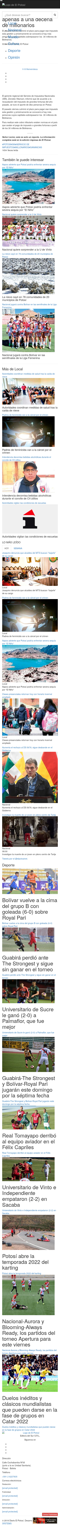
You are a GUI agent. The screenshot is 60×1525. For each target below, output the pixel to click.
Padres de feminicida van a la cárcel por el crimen (25, 414)
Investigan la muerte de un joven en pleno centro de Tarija (29, 814)
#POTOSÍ (6, 144)
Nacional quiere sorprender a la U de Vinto (22, 214)
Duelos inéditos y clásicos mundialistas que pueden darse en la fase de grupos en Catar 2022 (28, 1428)
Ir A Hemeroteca (30, 69)
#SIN (13, 144)
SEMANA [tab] (18, 548)
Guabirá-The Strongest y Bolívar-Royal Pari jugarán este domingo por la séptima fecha (28, 1102)
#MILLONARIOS (21, 147)
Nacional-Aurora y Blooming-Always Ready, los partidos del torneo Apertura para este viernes (29, 1352)
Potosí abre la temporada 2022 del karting (21, 1273)
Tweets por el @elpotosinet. (15, 858)
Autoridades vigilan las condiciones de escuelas (24, 502)
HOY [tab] (7, 548)
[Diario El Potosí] (14, 4)
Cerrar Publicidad (50, 1514)
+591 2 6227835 (9, 1476)
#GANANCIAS (35, 147)
